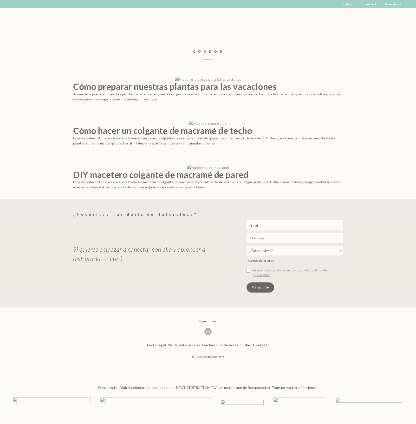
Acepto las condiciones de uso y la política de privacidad (290, 272)
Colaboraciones (206, 22)
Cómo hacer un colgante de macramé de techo (162, 130)
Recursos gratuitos (133, 22)
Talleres (293, 22)
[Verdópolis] (95, 21)
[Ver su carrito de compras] (327, 22)
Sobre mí (349, 4)
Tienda (235, 22)
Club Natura (170, 22)
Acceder (313, 22)
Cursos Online (263, 22)
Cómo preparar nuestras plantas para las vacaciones (175, 86)
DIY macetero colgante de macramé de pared (160, 174)
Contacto (370, 4)
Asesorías (393, 4)
